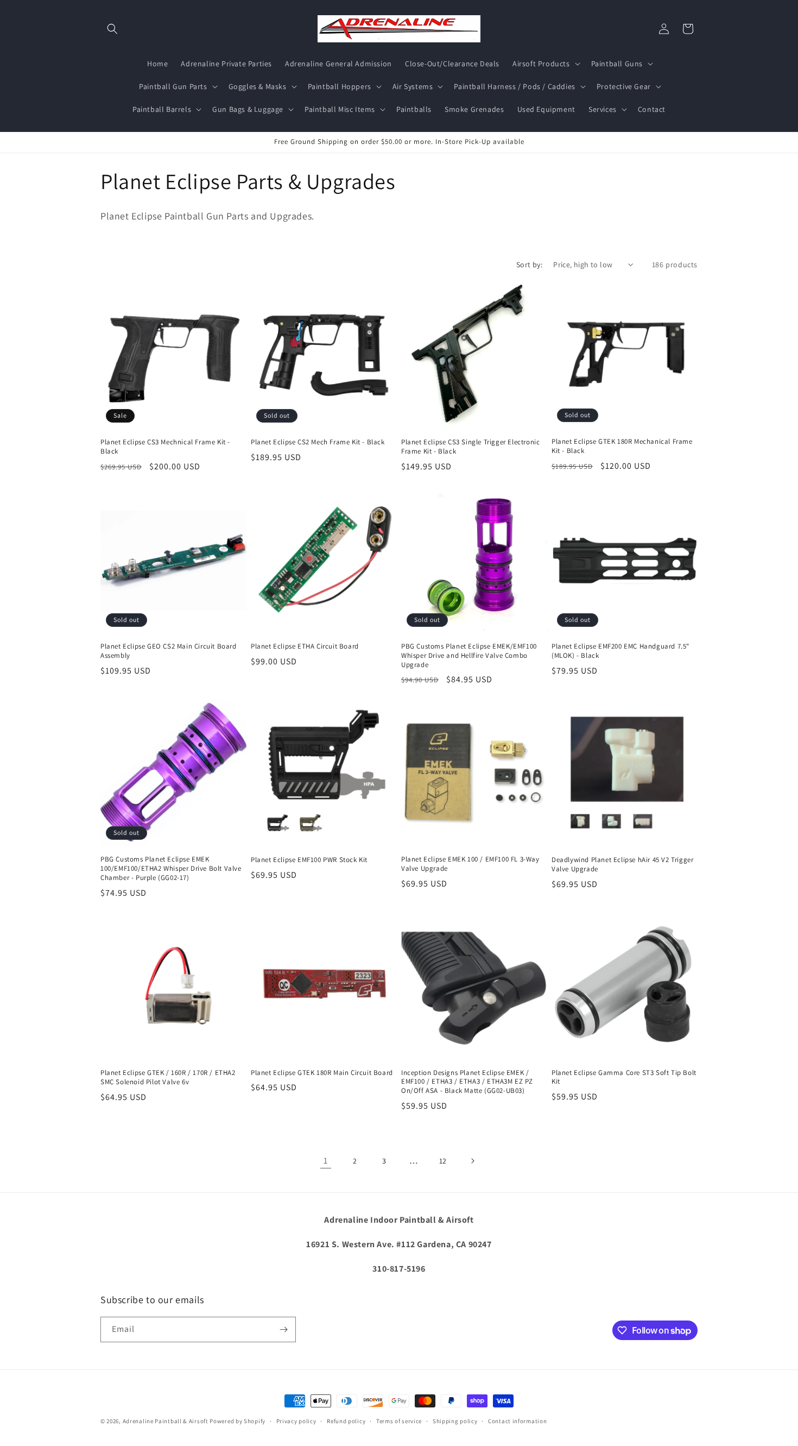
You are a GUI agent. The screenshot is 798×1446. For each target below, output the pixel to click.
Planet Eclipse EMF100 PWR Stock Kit (309, 860)
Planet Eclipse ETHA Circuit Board (305, 646)
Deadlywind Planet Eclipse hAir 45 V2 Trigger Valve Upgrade (622, 864)
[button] (112, 29)
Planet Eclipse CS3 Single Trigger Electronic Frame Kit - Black (470, 447)
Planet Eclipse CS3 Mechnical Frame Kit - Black (165, 447)
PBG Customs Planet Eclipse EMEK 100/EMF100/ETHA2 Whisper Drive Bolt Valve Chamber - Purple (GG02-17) (171, 868)
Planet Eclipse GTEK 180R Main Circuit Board (322, 1072)
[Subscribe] (283, 1329)
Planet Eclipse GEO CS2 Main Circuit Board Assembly (168, 651)
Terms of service (399, 1421)
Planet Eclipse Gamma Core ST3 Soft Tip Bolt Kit (624, 1077)
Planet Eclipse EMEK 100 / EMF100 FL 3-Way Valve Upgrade (470, 864)
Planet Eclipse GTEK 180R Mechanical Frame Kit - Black (622, 446)
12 (443, 1161)
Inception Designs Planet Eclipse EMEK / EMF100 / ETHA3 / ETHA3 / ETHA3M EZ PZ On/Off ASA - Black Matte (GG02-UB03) (467, 1082)
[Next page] (472, 1161)
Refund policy (346, 1421)
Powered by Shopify (237, 1421)
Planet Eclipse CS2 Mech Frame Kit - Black (318, 442)
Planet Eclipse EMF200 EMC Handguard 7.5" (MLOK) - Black (620, 651)
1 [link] (326, 1160)
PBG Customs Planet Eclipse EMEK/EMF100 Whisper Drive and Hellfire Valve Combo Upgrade (469, 655)
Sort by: (529, 264)
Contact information (517, 1421)
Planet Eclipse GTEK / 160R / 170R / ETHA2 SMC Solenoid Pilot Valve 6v (168, 1077)
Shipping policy (455, 1421)
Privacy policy (296, 1421)
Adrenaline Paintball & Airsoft (165, 1421)
